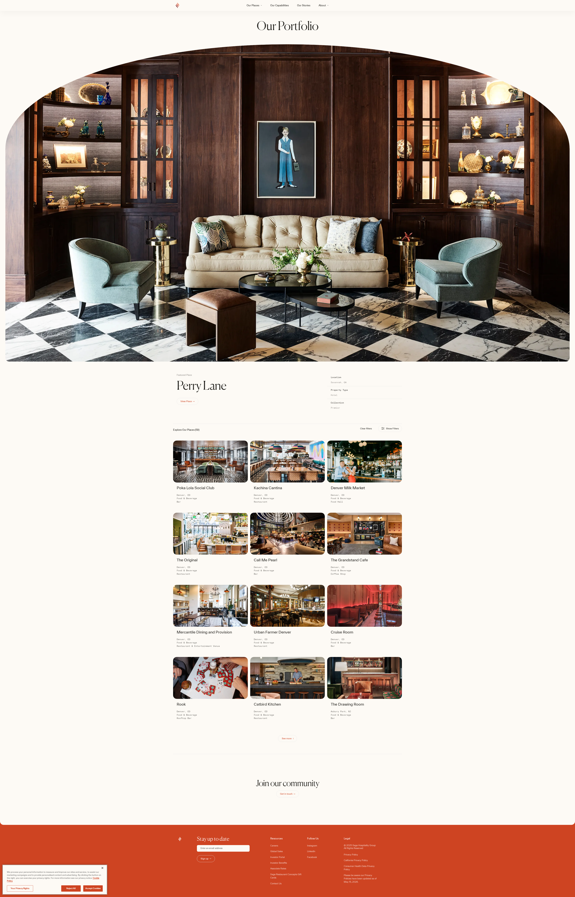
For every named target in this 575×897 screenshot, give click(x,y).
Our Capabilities (279, 5)
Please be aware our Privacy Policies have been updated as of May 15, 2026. (360, 878)
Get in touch (286, 794)
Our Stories (303, 5)
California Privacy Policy (356, 860)
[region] (54, 880)
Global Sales (276, 851)
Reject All (70, 888)
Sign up (204, 858)
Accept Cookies (93, 888)
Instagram (312, 845)
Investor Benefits (278, 863)
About (322, 5)
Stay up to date (213, 838)
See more (287, 738)
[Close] (102, 868)
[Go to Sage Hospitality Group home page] (177, 5)
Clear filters (366, 428)
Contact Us (276, 883)
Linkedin (311, 851)
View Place (186, 401)
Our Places (253, 5)
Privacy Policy (351, 854)
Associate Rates (278, 868)
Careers (274, 845)
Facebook (312, 857)
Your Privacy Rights (20, 888)
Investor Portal (277, 857)
